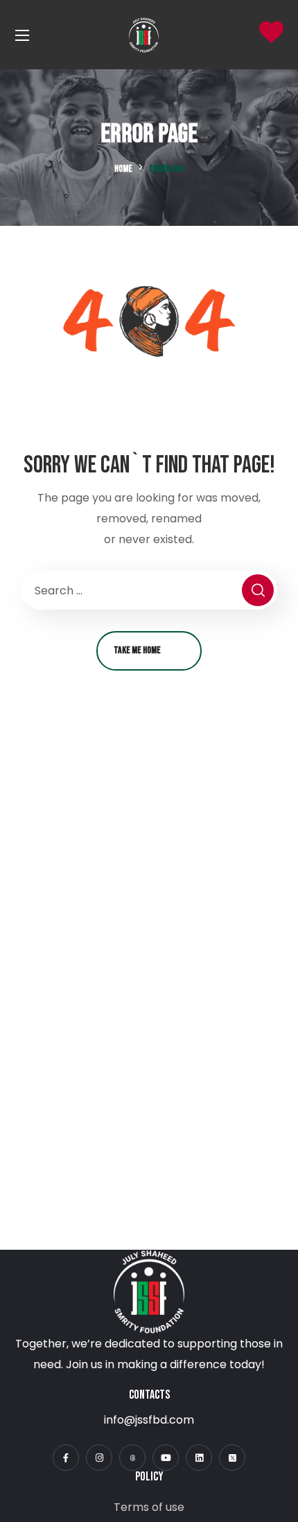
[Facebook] (66, 1457)
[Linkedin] (199, 1457)
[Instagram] (99, 1457)
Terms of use (149, 1507)
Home (123, 169)
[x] (232, 1457)
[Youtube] (165, 1457)
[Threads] (132, 1457)
